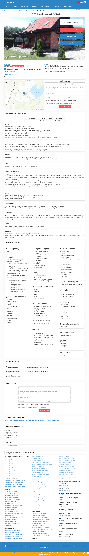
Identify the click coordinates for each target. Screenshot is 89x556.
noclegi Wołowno (10, 476)
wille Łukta (35, 507)
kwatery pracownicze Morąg (13, 505)
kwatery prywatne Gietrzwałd (40, 462)
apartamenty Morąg (11, 493)
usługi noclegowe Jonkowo (66, 474)
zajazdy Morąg (9, 525)
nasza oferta (65, 546)
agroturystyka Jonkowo (65, 456)
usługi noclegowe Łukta (39, 505)
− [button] (6, 85)
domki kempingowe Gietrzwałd (14, 536)
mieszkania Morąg (10, 509)
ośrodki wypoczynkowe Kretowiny (42, 529)
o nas (57, 546)
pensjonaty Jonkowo (64, 470)
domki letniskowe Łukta (39, 489)
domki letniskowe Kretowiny (40, 521)
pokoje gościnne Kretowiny (40, 533)
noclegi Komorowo (10, 472)
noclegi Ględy (9, 468)
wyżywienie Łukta (37, 491)
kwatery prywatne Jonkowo (66, 466)
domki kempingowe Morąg (13, 497)
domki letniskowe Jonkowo (66, 462)
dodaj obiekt (75, 546)
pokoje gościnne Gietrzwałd (40, 468)
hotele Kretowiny (37, 525)
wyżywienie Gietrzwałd (38, 456)
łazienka (61, 495)
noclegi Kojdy (9, 464)
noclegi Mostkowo (10, 458)
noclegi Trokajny (10, 470)
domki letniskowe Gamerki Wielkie (15, 484)
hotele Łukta (35, 493)
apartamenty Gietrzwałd (12, 532)
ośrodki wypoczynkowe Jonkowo (68, 468)
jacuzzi (61, 506)
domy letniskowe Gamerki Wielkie (15, 480)
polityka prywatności (46, 546)
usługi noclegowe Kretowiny (40, 535)
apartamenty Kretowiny (39, 515)
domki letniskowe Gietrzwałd (13, 538)
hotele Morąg (9, 503)
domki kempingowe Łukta (39, 487)
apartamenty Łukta (37, 483)
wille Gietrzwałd (36, 476)
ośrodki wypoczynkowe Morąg (14, 513)
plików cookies (18, 553)
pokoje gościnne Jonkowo (66, 472)
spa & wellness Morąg (11, 511)
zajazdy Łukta (36, 509)
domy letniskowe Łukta (38, 485)
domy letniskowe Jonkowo (66, 458)
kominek (61, 499)
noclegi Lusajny (9, 462)
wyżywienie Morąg (10, 501)
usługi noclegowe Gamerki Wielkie (15, 486)
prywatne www (12, 445)
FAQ (36, 546)
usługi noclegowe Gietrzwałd (40, 474)
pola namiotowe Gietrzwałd (40, 470)
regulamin (30, 546)
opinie (71, 43)
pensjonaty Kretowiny (38, 531)
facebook (9, 546)
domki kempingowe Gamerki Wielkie (16, 482)
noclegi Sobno (9, 460)
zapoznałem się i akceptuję (60, 103)
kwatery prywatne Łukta (39, 497)
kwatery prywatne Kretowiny (40, 527)
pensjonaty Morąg (10, 515)
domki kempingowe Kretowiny (41, 519)
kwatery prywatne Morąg (12, 507)
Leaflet (37, 109)
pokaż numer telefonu (18, 66)
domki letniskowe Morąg (12, 499)
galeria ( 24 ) (71, 36)
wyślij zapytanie (65, 106)
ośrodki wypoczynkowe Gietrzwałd (42, 464)
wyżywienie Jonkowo (65, 464)
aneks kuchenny (63, 485)
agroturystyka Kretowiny (39, 513)
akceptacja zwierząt (64, 479)
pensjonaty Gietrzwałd (38, 466)
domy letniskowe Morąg (12, 495)
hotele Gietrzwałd (37, 458)
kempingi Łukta (36, 495)
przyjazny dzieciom (64, 511)
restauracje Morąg (10, 521)
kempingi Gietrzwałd (38, 460)
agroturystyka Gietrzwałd (12, 530)
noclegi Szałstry (10, 466)
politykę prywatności (68, 103)
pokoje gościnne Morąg (12, 517)
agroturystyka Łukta (38, 481)
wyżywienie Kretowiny (38, 523)
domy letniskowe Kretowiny (40, 517)
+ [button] (6, 82)
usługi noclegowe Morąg (12, 523)
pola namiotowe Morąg (12, 519)
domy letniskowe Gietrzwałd (13, 534)
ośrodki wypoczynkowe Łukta (40, 499)
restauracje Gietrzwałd (38, 472)
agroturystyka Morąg (11, 491)
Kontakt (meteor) (20, 546)
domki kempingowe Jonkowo (67, 460)
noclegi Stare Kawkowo (12, 474)
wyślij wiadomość (71, 30)
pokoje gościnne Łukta (38, 501)
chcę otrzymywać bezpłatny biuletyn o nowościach (61, 100)
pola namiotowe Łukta (38, 503)
